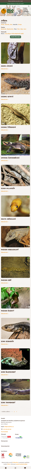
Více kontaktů (4, 431)
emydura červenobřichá (10, 158)
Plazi (15, 29)
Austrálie (15, 24)
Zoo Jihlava (7, 11)
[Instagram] (15, 468)
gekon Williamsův (8, 188)
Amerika (7, 24)
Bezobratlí (3, 29)
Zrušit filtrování (15, 36)
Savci (25, 29)
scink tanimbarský (8, 402)
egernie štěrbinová (8, 127)
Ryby (22, 29)
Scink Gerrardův (7, 341)
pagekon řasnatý (7, 311)
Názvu (2, 33)
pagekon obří (6, 280)
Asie (11, 24)
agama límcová (7, 66)
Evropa (20, 24)
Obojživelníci (10, 29)
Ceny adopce (8, 33)
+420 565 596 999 (7, 429)
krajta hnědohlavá (8, 219)
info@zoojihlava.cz (9, 426)
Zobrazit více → (4, 68)
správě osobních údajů (21, 464)
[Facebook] (5, 468)
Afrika (2, 24)
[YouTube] (25, 467)
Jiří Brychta (15, 462)
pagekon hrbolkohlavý (10, 249)
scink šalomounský (8, 372)
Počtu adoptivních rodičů (18, 33)
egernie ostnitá (7, 96)
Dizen (8, 464)
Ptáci (18, 29)
